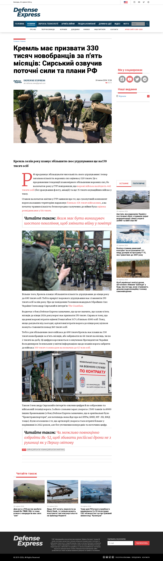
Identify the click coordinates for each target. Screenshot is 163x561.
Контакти (114, 29)
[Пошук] (147, 24)
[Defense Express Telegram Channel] (148, 2)
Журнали (63, 29)
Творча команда (48, 29)
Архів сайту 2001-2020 (133, 29)
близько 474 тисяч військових (84, 202)
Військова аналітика (56, 450)
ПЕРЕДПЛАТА (136, 557)
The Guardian (75, 305)
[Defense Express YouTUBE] (139, 2)
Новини (23, 41)
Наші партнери (99, 29)
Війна (30, 450)
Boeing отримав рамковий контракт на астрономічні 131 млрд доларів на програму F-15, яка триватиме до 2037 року (131, 251)
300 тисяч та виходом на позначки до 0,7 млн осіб (62, 347)
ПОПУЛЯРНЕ (139, 183)
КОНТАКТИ (146, 557)
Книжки (87, 29)
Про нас (33, 29)
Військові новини (40, 450)
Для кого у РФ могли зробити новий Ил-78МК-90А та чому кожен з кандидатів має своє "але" (27, 512)
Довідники (75, 29)
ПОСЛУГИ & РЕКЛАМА (123, 557)
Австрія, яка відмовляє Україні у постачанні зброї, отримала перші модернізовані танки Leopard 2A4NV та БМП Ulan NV (132, 217)
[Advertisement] (101, 13)
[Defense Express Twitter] (144, 2)
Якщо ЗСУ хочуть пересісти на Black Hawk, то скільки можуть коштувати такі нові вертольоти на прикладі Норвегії (62, 512)
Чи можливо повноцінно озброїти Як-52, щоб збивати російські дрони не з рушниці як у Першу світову (67, 437)
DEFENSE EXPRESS (34, 80)
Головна (16, 41)
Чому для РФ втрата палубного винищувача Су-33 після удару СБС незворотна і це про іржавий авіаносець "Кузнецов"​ (96, 512)
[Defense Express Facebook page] (134, 2)
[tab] (123, 183)
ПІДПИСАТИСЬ (142, 543)
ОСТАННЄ (124, 183)
